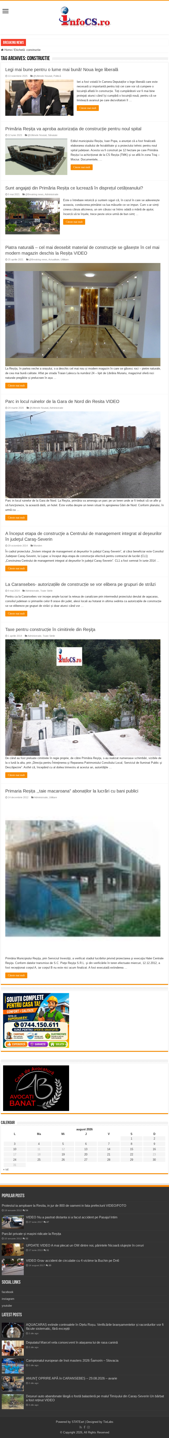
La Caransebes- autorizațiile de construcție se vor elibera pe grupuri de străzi (80, 584)
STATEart (78, 1421)
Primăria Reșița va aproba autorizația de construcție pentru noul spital (73, 128)
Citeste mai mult (87, 108)
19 (63, 1154)
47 (47, 1222)
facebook (7, 1292)
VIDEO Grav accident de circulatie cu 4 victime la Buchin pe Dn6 (72, 1260)
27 (85, 1159)
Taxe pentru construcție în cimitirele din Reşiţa (50, 629)
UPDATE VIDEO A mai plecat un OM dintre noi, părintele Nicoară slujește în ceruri (85, 1245)
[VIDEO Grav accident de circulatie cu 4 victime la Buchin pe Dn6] (13, 1267)
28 (108, 1159)
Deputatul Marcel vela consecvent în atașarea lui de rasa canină (72, 1342)
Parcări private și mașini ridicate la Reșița (31, 1234)
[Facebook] (84, 1427)
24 (14, 1159)
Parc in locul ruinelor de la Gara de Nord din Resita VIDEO (62, 401)
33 (27, 1238)
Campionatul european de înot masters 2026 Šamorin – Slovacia (72, 1360)
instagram (8, 1298)
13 (85, 1149)
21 (108, 1154)
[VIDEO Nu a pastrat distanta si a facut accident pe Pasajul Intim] (13, 1222)
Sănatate (52, 135)
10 (14, 1149)
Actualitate (53, 259)
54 (27, 1210)
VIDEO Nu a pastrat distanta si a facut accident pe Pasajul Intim (72, 1217)
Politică (57, 76)
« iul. (6, 1169)
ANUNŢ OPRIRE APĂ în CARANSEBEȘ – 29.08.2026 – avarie (71, 1378)
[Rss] (80, 1427)
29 (131, 1159)
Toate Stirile (46, 590)
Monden (37, 545)
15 (131, 1149)
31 (47, 1250)
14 (108, 1149)
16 (154, 1149)
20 (85, 1154)
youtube (7, 1305)
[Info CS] (84, 16)
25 (38, 1159)
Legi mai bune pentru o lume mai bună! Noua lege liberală (61, 69)
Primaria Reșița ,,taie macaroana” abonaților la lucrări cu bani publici (71, 791)
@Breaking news (34, 194)
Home (8, 49)
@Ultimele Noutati (42, 76)
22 (131, 1154)
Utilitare (65, 259)
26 (63, 1159)
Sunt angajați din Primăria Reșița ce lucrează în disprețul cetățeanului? (74, 188)
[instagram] (88, 1427)
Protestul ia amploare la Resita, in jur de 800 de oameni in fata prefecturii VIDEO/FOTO (64, 1205)
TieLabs (108, 1421)
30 (154, 1159)
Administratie (51, 194)
